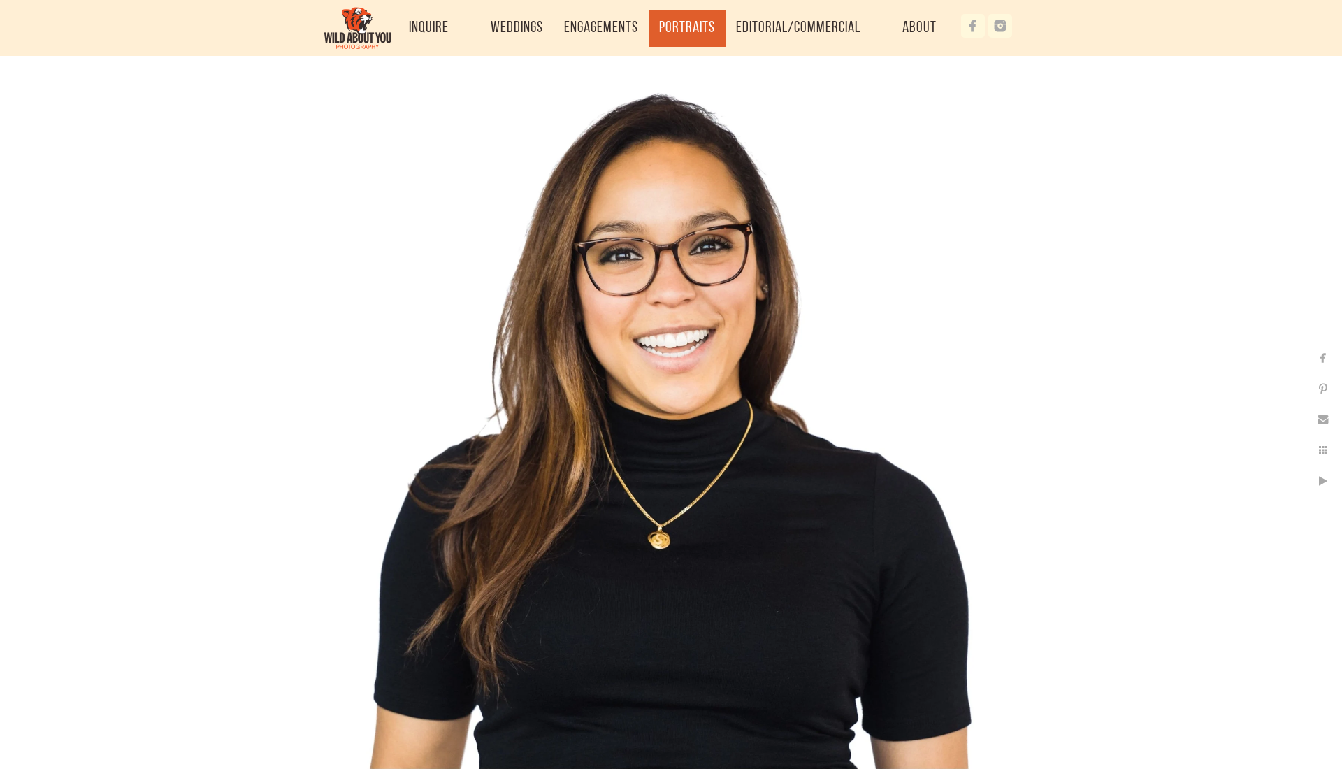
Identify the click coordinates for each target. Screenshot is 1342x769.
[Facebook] (973, 26)
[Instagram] (1000, 26)
